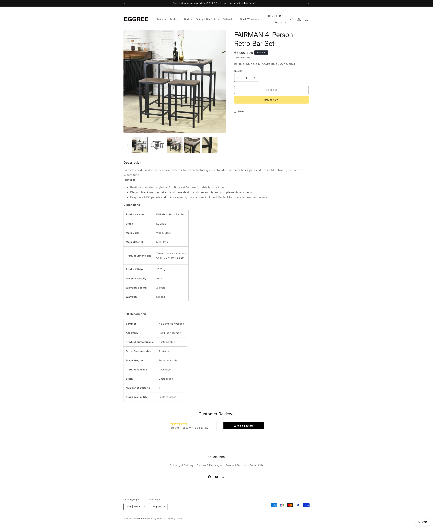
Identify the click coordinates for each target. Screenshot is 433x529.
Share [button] (241, 111)
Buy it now (271, 99)
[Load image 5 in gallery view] (210, 145)
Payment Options (236, 465)
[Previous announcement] (124, 3)
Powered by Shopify (155, 518)
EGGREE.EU (138, 518)
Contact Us (256, 465)
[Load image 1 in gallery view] (139, 145)
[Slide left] (127, 145)
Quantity (238, 71)
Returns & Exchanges (209, 465)
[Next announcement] (308, 3)
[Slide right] (222, 145)
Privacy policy (175, 518)
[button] (161, 19)
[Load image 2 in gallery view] (157, 145)
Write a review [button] (244, 425)
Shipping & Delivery (181, 465)
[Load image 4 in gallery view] (192, 145)
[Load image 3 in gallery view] (175, 145)
